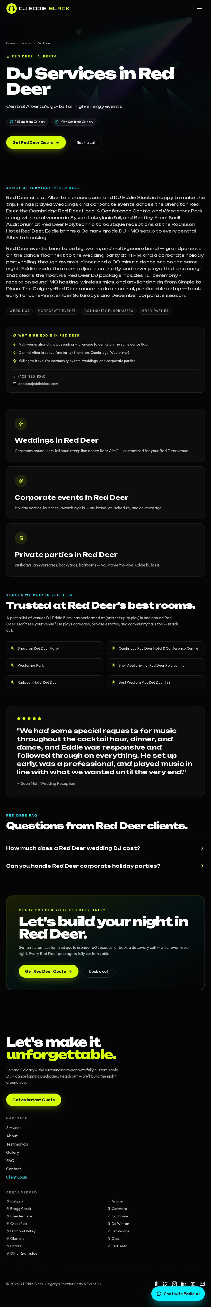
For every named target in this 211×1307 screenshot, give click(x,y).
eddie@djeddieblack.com (38, 383)
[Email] (202, 1283)
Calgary (16, 1201)
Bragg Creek (20, 1208)
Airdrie (117, 1201)
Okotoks (17, 1238)
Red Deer (119, 1246)
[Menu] (199, 8)
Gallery (12, 1152)
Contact (13, 1168)
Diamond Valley (23, 1231)
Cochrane (120, 1216)
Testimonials (17, 1144)
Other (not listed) (24, 1253)
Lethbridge (120, 1231)
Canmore (119, 1208)
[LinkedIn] (183, 1283)
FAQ (10, 1160)
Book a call (85, 142)
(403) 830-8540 (32, 376)
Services (26, 43)
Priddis (15, 1246)
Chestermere (21, 1216)
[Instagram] (174, 1283)
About (11, 1135)
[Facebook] (156, 1283)
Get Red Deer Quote (33, 142)
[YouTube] (193, 1283)
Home (10, 43)
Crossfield (18, 1223)
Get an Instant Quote (33, 1099)
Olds (115, 1238)
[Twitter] (165, 1283)
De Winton (120, 1223)
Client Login (16, 1177)
